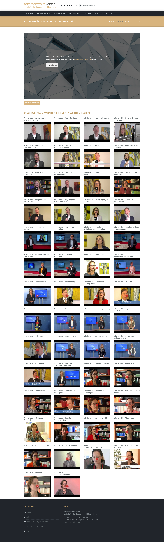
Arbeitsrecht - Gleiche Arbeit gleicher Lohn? (65, 173)
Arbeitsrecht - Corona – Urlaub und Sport (95, 173)
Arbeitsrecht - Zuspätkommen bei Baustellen (126, 310)
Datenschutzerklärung (82, 59)
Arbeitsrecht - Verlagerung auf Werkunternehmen (35, 119)
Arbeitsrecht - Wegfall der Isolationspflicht (34, 146)
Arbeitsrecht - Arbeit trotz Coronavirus (34, 228)
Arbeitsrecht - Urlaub (32, 309)
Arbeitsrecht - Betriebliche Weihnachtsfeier (124, 337)
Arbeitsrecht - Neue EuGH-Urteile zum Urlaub (36, 255)
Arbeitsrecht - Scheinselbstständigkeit (63, 473)
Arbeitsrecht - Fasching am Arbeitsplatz (64, 228)
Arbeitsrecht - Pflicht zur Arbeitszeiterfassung (63, 146)
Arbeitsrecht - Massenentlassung (96, 118)
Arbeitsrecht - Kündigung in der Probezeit (36, 419)
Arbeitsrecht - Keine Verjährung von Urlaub (126, 119)
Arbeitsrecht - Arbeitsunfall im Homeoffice (125, 173)
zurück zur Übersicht (32, 103)
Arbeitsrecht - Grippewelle (34, 363)
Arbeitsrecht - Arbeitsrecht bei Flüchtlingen (95, 392)
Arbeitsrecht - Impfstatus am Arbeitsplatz (35, 173)
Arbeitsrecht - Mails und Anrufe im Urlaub (127, 392)
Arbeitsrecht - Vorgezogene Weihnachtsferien (64, 201)
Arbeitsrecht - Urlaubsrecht (124, 363)
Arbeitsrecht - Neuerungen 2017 (66, 336)
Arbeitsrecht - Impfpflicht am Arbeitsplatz (35, 201)
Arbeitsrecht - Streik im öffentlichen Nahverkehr (63, 364)
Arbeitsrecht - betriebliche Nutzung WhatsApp (94, 282)
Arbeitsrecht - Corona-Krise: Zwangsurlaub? (124, 201)
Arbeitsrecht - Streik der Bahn (65, 118)
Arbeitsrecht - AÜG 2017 (123, 281)
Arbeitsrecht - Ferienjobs (33, 336)
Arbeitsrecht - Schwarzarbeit (65, 309)
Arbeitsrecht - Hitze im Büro (94, 145)
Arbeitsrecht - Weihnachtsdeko (95, 336)
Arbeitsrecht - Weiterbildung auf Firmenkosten (126, 446)
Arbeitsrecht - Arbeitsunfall (94, 254)
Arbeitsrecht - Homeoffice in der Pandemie (126, 146)
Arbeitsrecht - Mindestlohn (34, 391)
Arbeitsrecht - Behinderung (64, 281)
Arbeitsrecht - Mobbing (33, 472)
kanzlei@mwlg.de (89, 5)
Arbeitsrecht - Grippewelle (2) (35, 281)
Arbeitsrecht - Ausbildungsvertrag (97, 309)
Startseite (120, 21)
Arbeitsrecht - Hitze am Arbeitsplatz (63, 255)
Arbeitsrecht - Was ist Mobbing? (66, 445)
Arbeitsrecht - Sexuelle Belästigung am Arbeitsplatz (94, 228)
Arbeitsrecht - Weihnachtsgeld (95, 418)
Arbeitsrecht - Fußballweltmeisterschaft (123, 255)
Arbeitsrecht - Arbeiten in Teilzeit (96, 363)
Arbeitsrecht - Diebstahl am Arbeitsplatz (64, 392)
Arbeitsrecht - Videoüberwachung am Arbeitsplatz (126, 228)
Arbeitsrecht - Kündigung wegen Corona (96, 201)
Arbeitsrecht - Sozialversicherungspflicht (94, 446)
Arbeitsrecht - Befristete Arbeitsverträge (63, 419)
